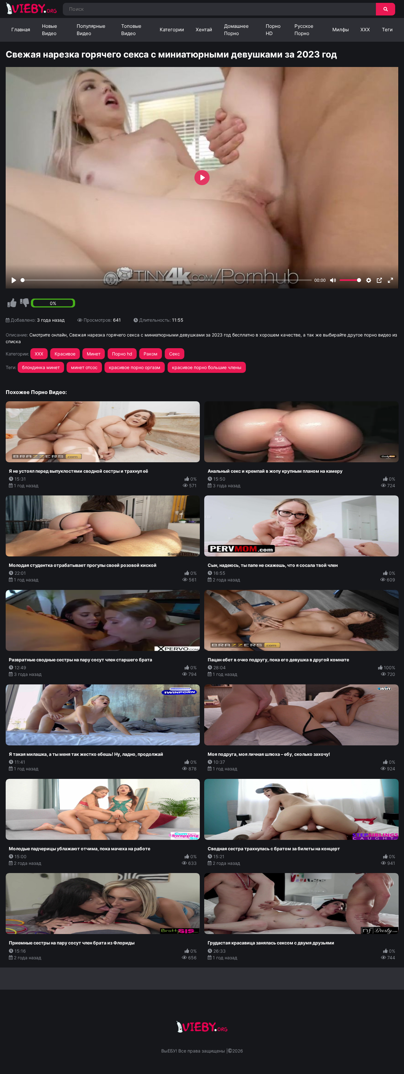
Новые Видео (49, 29)
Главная (20, 30)
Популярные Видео (91, 29)
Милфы (340, 30)
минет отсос (84, 367)
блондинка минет (41, 367)
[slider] (166, 280)
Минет (93, 353)
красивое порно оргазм (134, 367)
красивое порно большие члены (206, 367)
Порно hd (122, 353)
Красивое (65, 353)
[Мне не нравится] (24, 303)
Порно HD (273, 29)
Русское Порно (303, 29)
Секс (174, 353)
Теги (387, 30)
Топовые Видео (131, 29)
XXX (365, 30)
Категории (172, 30)
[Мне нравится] (12, 303)
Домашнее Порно (236, 29)
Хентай (204, 30)
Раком (150, 353)
